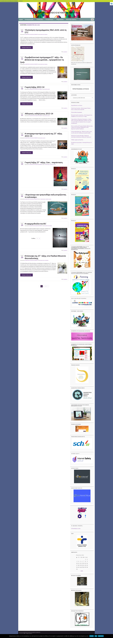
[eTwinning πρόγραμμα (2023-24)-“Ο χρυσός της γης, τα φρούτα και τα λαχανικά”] (81, 284)
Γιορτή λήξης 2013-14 (34, 87)
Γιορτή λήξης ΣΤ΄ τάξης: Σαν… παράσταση (44, 162)
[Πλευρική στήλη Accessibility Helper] (111, 3)
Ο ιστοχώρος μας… (29, 19)
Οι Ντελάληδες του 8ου (75, 528)
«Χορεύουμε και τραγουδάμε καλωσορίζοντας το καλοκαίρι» (45, 195)
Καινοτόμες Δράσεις (71, 19)
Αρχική (21, 19)
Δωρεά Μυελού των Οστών (76, 105)
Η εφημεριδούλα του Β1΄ (36, 223)
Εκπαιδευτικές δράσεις (43, 34)
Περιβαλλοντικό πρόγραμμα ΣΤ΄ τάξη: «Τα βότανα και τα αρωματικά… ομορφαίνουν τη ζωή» (42, 59)
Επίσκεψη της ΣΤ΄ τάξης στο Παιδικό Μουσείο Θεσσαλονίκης (45, 257)
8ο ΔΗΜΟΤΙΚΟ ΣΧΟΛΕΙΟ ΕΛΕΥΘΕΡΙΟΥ (31, 34)
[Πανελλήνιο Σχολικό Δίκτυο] (82, 443)
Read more (101, 635)
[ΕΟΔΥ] (82, 541)
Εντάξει (91, 635)
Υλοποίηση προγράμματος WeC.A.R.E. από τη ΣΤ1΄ (45, 31)
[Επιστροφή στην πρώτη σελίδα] (56, 10)
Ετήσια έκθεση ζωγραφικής (76, 112)
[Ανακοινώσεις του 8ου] (82, 157)
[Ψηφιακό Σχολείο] (82, 375)
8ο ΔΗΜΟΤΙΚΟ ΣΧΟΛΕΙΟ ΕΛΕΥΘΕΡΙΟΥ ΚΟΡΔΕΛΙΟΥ (56, 12)
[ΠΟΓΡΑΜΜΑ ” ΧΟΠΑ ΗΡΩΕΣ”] (81, 319)
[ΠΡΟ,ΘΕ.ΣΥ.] (82, 206)
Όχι (96, 635)
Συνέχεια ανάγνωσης (26, 47)
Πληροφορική (60, 19)
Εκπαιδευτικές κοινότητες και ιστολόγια (9, 1)
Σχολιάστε (65, 51)
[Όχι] (111, 636)
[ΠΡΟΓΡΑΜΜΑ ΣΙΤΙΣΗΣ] (80, 88)
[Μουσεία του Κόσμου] (82, 581)
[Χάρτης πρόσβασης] (77, 53)
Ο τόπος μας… (40, 19)
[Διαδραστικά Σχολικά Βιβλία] (82, 394)
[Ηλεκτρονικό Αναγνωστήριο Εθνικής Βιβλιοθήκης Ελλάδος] (81, 413)
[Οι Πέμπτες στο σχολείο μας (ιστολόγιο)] (82, 336)
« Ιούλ (81, 571)
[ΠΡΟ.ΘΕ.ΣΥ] (82, 180)
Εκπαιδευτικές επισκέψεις (44, 260)
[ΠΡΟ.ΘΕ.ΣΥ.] (82, 232)
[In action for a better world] (82, 303)
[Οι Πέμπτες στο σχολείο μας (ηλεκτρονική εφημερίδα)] (82, 353)
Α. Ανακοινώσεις (47, 164)
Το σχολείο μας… (50, 19)
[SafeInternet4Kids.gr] (82, 496)
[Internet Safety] (82, 459)
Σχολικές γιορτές (47, 89)
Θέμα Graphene (29, 633)
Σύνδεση (20, 1)
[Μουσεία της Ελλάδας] (82, 599)
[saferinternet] (82, 476)
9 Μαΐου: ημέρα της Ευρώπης (77, 139)
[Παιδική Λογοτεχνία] (82, 429)
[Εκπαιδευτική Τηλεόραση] (82, 619)
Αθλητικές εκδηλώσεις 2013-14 (39, 113)
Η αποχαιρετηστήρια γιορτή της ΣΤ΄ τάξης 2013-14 (43, 134)
